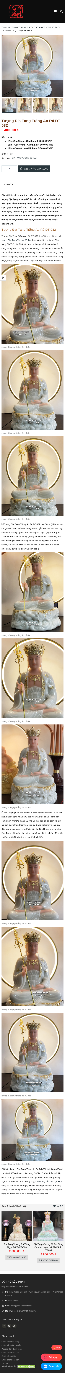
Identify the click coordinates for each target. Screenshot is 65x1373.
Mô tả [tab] (9, 184)
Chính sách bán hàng (10, 1342)
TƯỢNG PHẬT (25, 27)
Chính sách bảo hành (10, 1353)
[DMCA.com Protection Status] (26, 1366)
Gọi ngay (53, 1357)
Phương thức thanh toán (12, 1349)
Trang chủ (6, 27)
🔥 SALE (56, 1348)
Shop (14, 27)
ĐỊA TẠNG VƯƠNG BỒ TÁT (46, 27)
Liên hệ (5, 1363)
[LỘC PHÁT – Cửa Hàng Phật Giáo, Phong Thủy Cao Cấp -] (16, 11)
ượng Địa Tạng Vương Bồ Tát (16, 240)
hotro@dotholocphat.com (21, 1306)
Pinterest (9, 1326)
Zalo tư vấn (54, 1366)
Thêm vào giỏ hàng (36, 169)
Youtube (14, 1326)
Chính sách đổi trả (9, 1356)
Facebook (4, 1326)
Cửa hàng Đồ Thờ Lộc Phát (49, 1181)
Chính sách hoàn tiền (10, 1360)
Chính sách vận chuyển (11, 1345)
